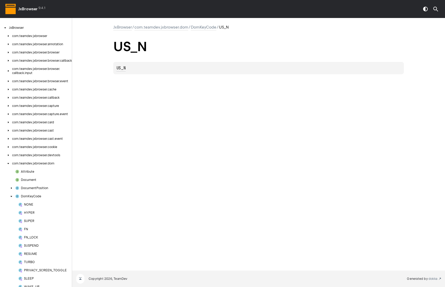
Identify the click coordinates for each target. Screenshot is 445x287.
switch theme (425, 9)
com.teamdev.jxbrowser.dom (161, 27)
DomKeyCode (203, 27)
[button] (436, 9)
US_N (121, 68)
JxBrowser (28, 9)
